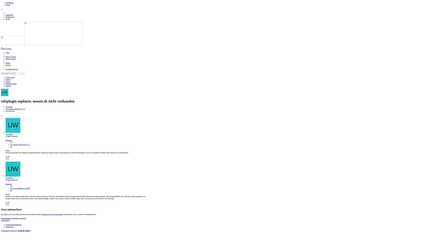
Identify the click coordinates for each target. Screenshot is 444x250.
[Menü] (2, 9)
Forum (8, 65)
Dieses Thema (11, 57)
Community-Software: (16, 231)
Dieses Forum (11, 59)
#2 (11, 190)
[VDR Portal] (41, 44)
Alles (7, 53)
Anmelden (9, 15)
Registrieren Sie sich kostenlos (52, 214)
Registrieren (10, 17)
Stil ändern (5, 221)
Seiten (8, 63)
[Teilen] (2, 115)
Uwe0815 (9, 107)
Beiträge (9, 140)
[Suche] (2, 47)
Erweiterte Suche (12, 69)
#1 (11, 147)
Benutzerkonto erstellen (9, 218)
